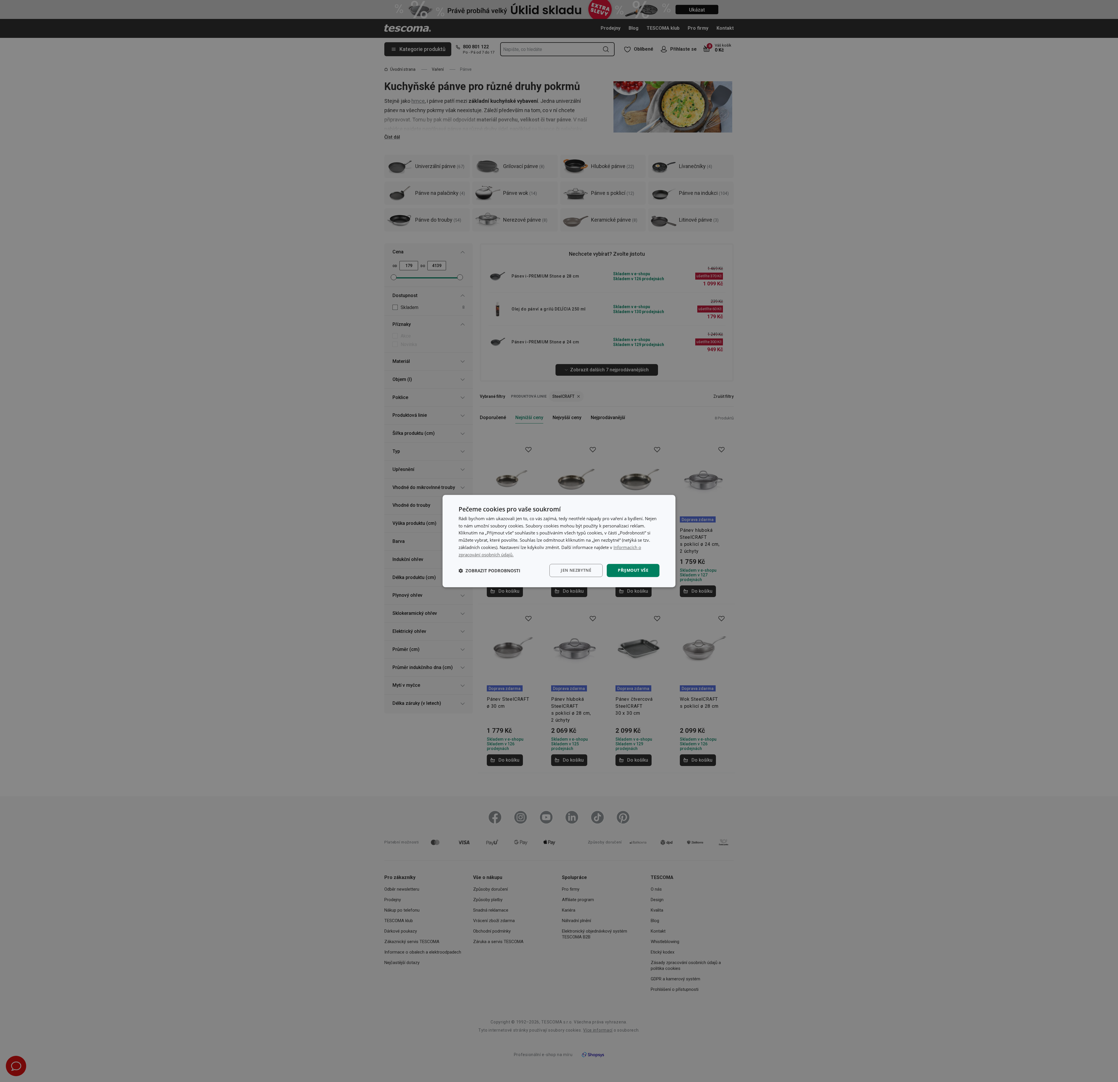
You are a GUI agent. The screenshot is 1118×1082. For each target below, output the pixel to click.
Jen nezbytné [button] (576, 570)
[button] (489, 570)
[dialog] (559, 541)
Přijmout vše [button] (633, 570)
